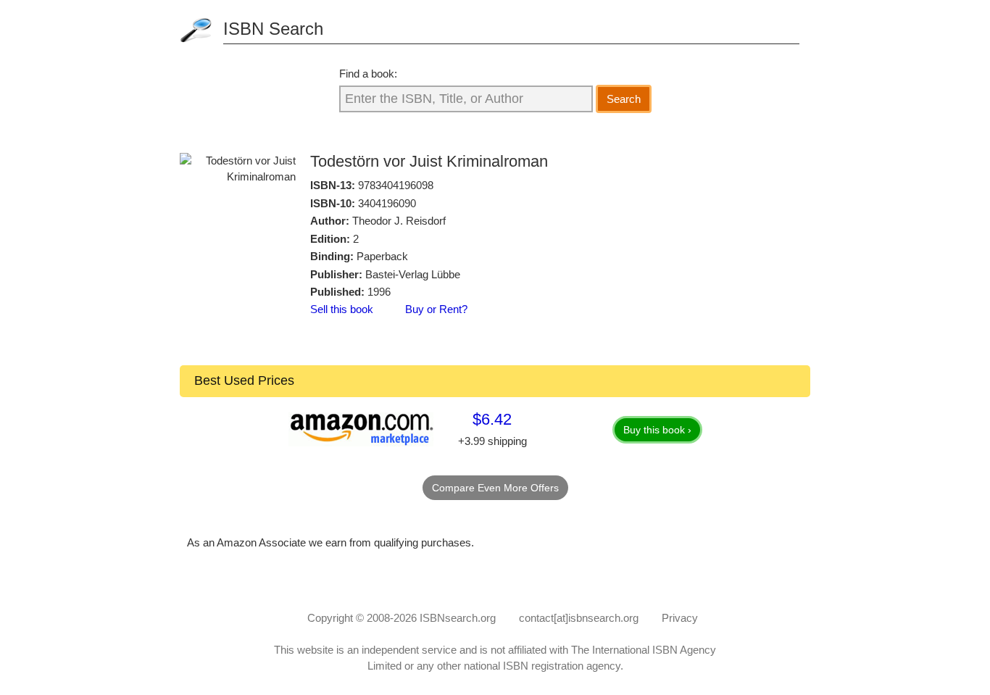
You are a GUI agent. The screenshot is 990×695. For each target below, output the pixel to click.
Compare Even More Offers (495, 488)
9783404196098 (395, 185)
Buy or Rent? (436, 309)
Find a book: (368, 73)
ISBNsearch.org (458, 618)
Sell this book (341, 309)
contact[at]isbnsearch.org (578, 618)
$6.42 (492, 419)
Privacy (680, 618)
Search (624, 99)
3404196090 (387, 203)
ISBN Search (273, 28)
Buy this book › (657, 430)
